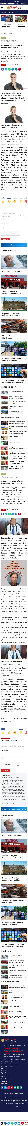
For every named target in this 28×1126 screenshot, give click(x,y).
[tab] (5, 209)
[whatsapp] (9, 69)
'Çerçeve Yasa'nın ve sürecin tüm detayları (13, 337)
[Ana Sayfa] (1, 33)
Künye (16, 1093)
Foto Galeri (4, 1064)
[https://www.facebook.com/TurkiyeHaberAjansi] (2, 1087)
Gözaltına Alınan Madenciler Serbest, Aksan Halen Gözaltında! (13, 359)
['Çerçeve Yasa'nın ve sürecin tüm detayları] (14, 326)
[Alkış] (9, 198)
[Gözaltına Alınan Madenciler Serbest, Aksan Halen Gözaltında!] (14, 348)
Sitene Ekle (10, 1093)
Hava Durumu (5, 1076)
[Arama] (26, 8)
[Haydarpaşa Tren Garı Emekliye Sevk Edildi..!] (14, 304)
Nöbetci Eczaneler (6, 1081)
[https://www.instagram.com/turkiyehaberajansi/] (8, 1087)
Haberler (5, 33)
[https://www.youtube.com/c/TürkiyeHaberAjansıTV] (12, 1087)
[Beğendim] (3, 198)
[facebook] (2, 69)
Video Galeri (4, 1066)
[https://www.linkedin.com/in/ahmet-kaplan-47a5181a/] (15, 1087)
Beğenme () (16, 803)
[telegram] (12, 69)
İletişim (21, 1093)
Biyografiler (4, 1073)
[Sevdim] (15, 198)
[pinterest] (19, 69)
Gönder (5, 239)
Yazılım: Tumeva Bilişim (13, 1107)
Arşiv (11, 1066)
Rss (5, 1093)
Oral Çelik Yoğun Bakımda (12, 271)
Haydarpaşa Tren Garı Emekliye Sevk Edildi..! (11, 315)
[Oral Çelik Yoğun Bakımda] (14, 262)
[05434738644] (18, 1087)
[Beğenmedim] (21, 198)
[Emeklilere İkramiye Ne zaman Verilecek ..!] (14, 81)
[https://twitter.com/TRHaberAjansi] (5, 1087)
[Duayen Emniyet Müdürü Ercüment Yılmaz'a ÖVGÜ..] (14, 526)
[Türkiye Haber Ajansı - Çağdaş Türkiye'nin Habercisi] (14, 8)
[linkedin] (16, 69)
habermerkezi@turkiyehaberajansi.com (14, 1059)
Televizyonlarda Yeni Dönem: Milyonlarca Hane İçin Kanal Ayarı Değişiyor (13, 381)
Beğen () (9, 803)
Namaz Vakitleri (5, 1083)
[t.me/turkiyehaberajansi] (21, 1087)
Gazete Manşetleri (6, 1078)
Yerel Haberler (14, 1064)
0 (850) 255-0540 (8, 1061)
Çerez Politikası (9, 1097)
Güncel (10, 33)
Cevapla (4, 803)
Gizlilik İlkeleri (18, 1097)
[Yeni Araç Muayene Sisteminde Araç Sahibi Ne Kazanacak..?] (14, 282)
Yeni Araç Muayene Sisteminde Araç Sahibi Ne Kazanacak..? (12, 293)
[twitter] (6, 69)
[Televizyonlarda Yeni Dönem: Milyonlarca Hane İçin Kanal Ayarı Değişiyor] (14, 371)
